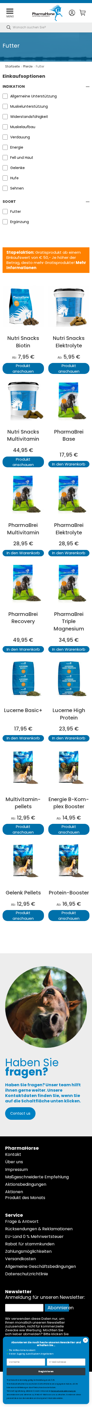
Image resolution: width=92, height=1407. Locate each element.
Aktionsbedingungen (25, 1184)
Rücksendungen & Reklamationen (39, 1229)
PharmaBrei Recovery (23, 618)
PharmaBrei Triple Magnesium (69, 621)
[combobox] (46, 27)
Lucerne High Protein (69, 714)
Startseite (12, 66)
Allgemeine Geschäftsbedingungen (40, 1266)
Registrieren (45, 1371)
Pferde (27, 66)
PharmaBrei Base (69, 435)
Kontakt (13, 1154)
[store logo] (47, 13)
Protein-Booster (69, 892)
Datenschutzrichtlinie (26, 1274)
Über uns (14, 1162)
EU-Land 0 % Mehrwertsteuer (34, 1236)
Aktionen (14, 1192)
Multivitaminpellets (23, 803)
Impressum (16, 1169)
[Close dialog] (85, 1340)
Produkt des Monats (25, 1198)
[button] (72, 13)
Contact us (20, 1113)
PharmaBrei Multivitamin (23, 529)
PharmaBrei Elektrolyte (69, 529)
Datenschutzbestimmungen (63, 1391)
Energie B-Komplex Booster (69, 803)
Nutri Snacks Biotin (23, 342)
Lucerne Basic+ (23, 710)
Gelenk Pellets (23, 892)
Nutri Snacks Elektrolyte (69, 342)
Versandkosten (20, 1259)
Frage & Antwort (22, 1221)
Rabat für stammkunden (29, 1244)
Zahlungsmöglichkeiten (28, 1251)
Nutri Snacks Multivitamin (23, 435)
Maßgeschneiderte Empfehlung (37, 1177)
